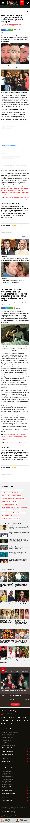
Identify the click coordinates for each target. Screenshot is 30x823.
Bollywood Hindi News (7, 784)
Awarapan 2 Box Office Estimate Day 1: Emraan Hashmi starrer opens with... (21, 584)
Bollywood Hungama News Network (12, 24)
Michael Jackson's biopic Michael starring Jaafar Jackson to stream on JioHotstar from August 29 (19, 527)
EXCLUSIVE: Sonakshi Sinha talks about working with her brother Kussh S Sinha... (7, 603)
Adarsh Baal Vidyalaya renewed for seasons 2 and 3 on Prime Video (21, 641)
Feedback (20, 807)
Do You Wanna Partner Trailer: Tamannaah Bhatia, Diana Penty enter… (14, 691)
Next (27, 80)
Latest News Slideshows (7, 779)
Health (6, 197)
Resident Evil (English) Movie (8, 745)
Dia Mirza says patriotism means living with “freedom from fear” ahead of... (22, 603)
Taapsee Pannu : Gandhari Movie (10, 507)
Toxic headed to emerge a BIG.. (10, 504)
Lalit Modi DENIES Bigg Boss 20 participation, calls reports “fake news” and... (7, 584)
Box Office (7, 754)
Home (2, 807)
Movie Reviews (5, 782)
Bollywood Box (7, 761)
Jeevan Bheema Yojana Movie (9, 735)
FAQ (14, 808)
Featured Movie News (7, 771)
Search (15, 704)
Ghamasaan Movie (6, 740)
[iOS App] (14, 812)
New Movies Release (7, 210)
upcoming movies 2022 (8, 457)
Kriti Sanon (24, 507)
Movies (3, 714)
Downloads (7, 800)
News (8, 199)
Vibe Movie (4, 742)
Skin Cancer (14, 199)
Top (5, 758)
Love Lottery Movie (6, 743)
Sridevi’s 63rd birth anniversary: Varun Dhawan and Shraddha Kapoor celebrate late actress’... (21, 622)
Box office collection (22, 208)
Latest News (10, 569)
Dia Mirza (13, 513)
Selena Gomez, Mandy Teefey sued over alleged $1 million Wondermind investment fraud (18, 560)
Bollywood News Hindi (21, 210)
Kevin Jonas (4, 199)
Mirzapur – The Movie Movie (8, 734)
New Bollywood (8, 728)
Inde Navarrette (9, 442)
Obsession (25, 442)
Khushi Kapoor (22, 513)
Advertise (7, 807)
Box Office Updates (6, 774)
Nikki (21, 442)
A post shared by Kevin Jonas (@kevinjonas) (15, 165)
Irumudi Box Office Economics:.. (10, 501)
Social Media (20, 199)
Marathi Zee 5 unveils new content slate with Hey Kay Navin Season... (7, 641)
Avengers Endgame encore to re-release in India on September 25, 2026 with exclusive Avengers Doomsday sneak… (18, 547)
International (25, 197)
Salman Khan (5, 513)
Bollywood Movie (9, 747)
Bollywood (8, 793)
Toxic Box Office (6, 495)
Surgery (26, 199)
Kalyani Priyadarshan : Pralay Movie (11, 518)
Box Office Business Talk (7, 776)
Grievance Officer (8, 808)
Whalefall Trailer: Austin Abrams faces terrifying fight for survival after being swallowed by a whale (17, 554)
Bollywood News (16, 206)
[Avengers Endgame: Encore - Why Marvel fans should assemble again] (4, 536)
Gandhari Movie (18, 490)
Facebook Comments (6, 232)
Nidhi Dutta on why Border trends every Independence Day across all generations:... (22, 659)
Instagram (19, 197)
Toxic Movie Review (7, 490)
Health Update (12, 197)
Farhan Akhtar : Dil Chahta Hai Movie (11, 510)
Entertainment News (7, 212)
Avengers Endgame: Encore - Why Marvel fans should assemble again (19, 533)
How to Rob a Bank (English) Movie (11, 493)
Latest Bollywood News (8, 498)
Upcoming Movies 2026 (13, 213)
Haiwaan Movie (5, 739)
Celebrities (10, 714)
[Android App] (12, 812)
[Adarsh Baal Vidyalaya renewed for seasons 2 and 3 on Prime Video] (22, 634)
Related (4, 569)
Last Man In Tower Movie (7, 737)
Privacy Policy (14, 807)
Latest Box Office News (7, 773)
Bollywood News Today (21, 455)
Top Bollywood (8, 786)
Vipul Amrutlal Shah (7, 515)
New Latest (7, 790)
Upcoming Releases (6, 781)
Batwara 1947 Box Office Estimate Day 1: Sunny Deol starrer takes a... (6, 621)
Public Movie (7, 751)
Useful (5, 797)
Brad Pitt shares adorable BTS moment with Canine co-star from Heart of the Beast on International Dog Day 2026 (18, 540)
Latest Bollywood (8, 767)
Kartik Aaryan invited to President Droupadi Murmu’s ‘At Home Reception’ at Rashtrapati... (6, 660)
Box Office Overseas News (8, 778)
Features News (20, 498)
